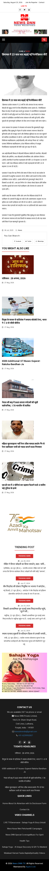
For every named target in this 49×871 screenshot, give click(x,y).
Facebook (18, 241)
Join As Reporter (31, 2)
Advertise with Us (24, 803)
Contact (41, 2)
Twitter (29, 241)
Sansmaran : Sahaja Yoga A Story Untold (28, 822)
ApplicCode (31, 867)
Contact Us (24, 809)
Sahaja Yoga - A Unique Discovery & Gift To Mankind (24, 847)
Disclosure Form (39, 803)
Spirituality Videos (37, 853)
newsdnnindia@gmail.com (26, 731)
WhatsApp (41, 241)
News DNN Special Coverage (18, 835)
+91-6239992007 (25, 735)
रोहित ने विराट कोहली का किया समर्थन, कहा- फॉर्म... (24, 564)
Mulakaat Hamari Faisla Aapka (17, 853)
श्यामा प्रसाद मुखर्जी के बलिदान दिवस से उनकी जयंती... (24, 633)
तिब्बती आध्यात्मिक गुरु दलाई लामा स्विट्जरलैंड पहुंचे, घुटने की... (24, 610)
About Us (12, 803)
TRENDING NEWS (24, 556)
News (20, 230)
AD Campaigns (35, 828)
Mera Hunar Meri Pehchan (18, 828)
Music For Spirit (37, 835)
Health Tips (24, 841)
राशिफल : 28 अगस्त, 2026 (13, 278)
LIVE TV (24, 6)
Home (21, 51)
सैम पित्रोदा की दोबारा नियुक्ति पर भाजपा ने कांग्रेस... (24, 586)
